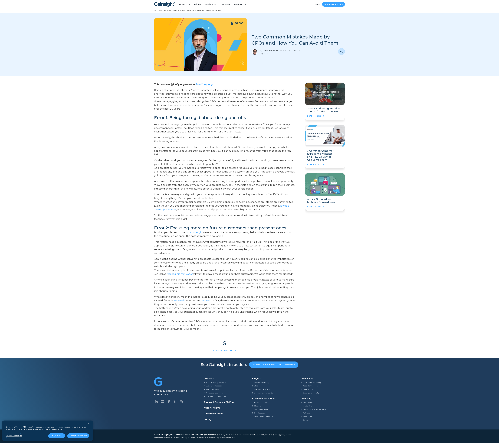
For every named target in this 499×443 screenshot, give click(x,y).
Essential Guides (261, 402)
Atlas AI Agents (212, 408)
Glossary (257, 406)
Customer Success (214, 386)
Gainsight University (311, 393)
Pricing (197, 4)
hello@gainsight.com (283, 435)
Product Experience (214, 393)
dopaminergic (194, 232)
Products (183, 4)
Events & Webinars (262, 389)
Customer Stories (213, 413)
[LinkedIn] (156, 402)
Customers (225, 4)
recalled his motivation (180, 274)
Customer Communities (216, 396)
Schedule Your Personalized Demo (274, 364)
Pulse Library (308, 389)
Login (317, 4)
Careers (306, 420)
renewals (179, 300)
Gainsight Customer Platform (219, 402)
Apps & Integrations (262, 409)
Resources (239, 4)
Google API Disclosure (198, 438)
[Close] (89, 423)
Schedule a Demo (333, 4)
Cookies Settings (14, 436)
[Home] (155, 10)
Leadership (307, 406)
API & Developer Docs (263, 416)
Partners (306, 413)
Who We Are (308, 402)
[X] (175, 402)
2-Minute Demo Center (264, 393)
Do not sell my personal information (221, 438)
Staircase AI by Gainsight (216, 382)
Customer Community (312, 382)
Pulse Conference (310, 386)
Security (184, 438)
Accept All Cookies (78, 436)
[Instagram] (181, 402)
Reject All (56, 436)
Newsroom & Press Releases (314, 409)
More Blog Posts (223, 350)
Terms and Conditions (162, 438)
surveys (206, 300)
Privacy (176, 438)
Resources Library (261, 382)
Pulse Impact (308, 416)
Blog (160, 10)
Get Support (259, 413)
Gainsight (165, 435)
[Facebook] (169, 402)
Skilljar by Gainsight (214, 389)
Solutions (208, 4)
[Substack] (162, 402)
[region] (47, 431)
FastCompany (204, 84)
